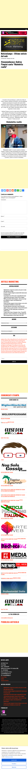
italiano (7, 346)
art (7, 339)
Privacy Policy (3, 677)
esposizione (15, 342)
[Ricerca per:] (14, 358)
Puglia (16, 351)
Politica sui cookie (9, 756)
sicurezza (11, 352)
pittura (5, 351)
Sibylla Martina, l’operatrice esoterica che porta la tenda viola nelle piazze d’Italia (15, 290)
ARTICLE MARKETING (10, 281)
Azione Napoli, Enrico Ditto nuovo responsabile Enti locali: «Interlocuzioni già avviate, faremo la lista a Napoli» (15, 296)
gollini (5, 343)
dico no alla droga (20, 340)
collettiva (7, 340)
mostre (22, 348)
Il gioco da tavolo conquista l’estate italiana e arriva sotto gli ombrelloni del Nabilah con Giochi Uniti (15, 304)
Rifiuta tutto (14, 767)
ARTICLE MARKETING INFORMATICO (8, 491)
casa (2, 340)
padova (16, 349)
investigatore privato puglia (7, 345)
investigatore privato (17, 343)
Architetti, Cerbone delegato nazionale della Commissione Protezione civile (15, 293)
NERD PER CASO (11, 422)
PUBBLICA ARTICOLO (10, 622)
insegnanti (9, 343)
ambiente (3, 339)
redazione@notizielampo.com (7, 618)
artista (20, 339)
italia (3, 346)
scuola (7, 352)
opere (9, 349)
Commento (3, 199)
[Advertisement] (14, 14)
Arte (16, 339)
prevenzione (10, 351)
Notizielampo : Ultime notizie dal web (14, 55)
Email (2, 221)
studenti (17, 352)
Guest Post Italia (4, 609)
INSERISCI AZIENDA (17, 578)
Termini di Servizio (4, 680)
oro (12, 349)
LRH (2, 348)
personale (21, 349)
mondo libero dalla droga (9, 348)
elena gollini (8, 342)
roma (2, 352)
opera (4, 349)
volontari (22, 352)
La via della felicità (21, 346)
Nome (2, 216)
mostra (17, 348)
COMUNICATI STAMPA (10, 395)
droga (3, 342)
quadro (24, 351)
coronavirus (13, 340)
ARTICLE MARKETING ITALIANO (7, 518)
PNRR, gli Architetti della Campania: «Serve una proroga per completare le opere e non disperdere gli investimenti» (15, 300)
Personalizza (14, 763)
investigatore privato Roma (19, 345)
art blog (12, 339)
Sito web (3, 226)
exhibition (20, 342)
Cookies (2, 679)
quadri (20, 351)
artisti (25, 339)
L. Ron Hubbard (13, 346)
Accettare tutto (14, 760)
